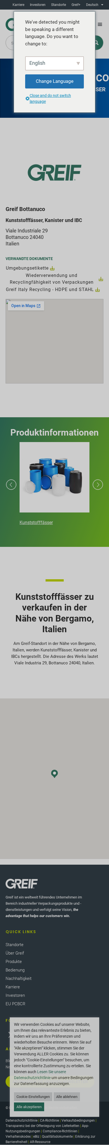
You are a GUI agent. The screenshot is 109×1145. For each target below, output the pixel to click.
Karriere (18, 5)
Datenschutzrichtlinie (21, 1120)
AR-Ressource (40, 1142)
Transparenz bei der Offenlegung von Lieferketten (42, 1126)
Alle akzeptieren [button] (29, 1107)
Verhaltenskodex (18, 1137)
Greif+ (76, 5)
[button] (100, 24)
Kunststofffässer (36, 522)
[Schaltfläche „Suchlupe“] (96, 42)
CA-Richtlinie (49, 1120)
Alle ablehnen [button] (66, 1097)
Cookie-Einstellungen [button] (33, 1097)
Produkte (14, 961)
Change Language (55, 81)
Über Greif (15, 953)
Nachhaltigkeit (19, 978)
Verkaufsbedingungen (78, 1120)
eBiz (36, 1137)
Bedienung (15, 970)
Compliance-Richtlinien (60, 1131)
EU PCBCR (15, 1003)
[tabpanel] (54, 484)
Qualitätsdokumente (57, 1137)
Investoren (38, 5)
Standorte (58, 5)
